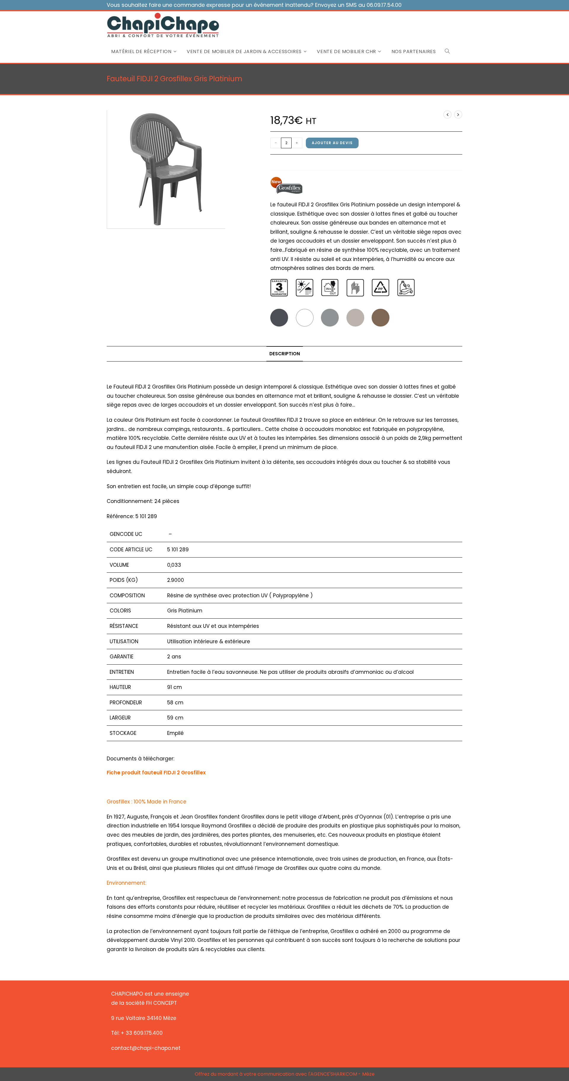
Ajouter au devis (332, 142)
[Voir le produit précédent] (447, 114)
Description (284, 354)
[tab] (284, 353)
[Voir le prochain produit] (458, 114)
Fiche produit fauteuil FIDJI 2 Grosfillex (156, 772)
